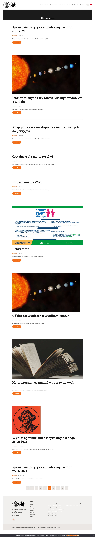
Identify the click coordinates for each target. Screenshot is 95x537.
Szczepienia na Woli (27, 182)
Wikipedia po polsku (52, 513)
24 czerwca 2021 (21, 475)
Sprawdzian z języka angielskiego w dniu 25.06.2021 (42, 469)
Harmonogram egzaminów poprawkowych (43, 382)
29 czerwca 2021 (21, 446)
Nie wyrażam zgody (75, 535)
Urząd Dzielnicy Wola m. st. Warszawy (73, 505)
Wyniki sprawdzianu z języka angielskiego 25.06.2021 (43, 440)
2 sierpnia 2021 (20, 35)
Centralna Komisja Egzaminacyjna (54, 505)
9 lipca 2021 (20, 161)
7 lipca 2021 (20, 253)
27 (41, 488)
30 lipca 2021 (20, 106)
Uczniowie (32, 508)
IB (30, 506)
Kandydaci (32, 512)
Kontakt (31, 516)
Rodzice (32, 510)
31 (59, 488)
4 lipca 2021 (20, 320)
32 (63, 488)
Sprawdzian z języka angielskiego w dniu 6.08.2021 (42, 29)
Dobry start (20, 249)
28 (46, 488)
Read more (17, 42)
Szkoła (31, 504)
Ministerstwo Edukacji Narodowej (54, 503)
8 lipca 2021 (20, 186)
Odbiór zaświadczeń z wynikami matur (40, 316)
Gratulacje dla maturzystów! (32, 156)
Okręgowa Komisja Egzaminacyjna (54, 507)
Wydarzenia (32, 514)
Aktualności (14, 35)
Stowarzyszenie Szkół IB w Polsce (55, 511)
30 (54, 488)
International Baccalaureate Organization (56, 509)
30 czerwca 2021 (21, 386)
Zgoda (69, 535)
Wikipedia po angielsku (52, 515)
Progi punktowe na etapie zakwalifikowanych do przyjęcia (45, 129)
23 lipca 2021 (20, 135)
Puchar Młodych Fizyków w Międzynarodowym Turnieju (47, 100)
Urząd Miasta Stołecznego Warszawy (73, 503)
